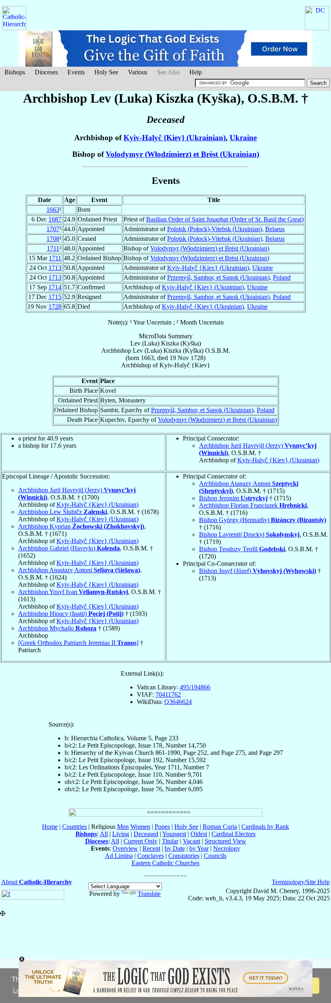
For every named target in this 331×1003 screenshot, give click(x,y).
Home (50, 826)
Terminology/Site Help (301, 882)
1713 (54, 267)
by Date (175, 848)
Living (120, 833)
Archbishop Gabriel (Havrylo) (69, 548)
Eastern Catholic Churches (165, 863)
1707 (52, 228)
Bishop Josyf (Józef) (257, 570)
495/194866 (195, 687)
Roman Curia (220, 826)
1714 (54, 287)
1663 (52, 209)
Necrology (226, 848)
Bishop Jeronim (233, 498)
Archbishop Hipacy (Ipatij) (71, 613)
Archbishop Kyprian (81, 526)
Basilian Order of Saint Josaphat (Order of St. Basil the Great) (225, 219)
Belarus (275, 228)
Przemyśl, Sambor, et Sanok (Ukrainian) (218, 277)
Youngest (174, 833)
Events (76, 72)
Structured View (225, 841)
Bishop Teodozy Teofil (242, 549)
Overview (125, 848)
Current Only (140, 841)
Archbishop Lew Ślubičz (62, 511)
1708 (52, 238)
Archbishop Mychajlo (57, 628)
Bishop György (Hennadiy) (262, 519)
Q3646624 (178, 701)
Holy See (106, 72)
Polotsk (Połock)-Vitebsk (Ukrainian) (214, 228)
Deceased (146, 833)
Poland (282, 277)
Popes (162, 826)
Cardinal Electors (234, 833)
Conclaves (150, 855)
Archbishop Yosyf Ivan (73, 591)
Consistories (183, 855)
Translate (149, 893)
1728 (54, 306)
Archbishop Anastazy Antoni (79, 570)
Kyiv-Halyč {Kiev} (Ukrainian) (175, 137)
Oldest (199, 833)
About (36, 882)
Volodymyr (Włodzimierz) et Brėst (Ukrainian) (182, 154)
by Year (199, 848)
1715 (54, 296)
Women (140, 826)
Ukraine (243, 137)
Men (123, 826)
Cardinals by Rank (265, 826)
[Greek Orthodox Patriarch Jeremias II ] (78, 642)
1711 (53, 248)
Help (195, 72)
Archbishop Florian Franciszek (253, 505)
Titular (170, 841)
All (104, 833)
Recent (151, 848)
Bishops (14, 72)
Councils (215, 855)
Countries (74, 826)
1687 (54, 219)
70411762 (168, 694)
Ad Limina (119, 855)
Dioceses (46, 72)
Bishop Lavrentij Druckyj (249, 534)
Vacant (191, 841)
